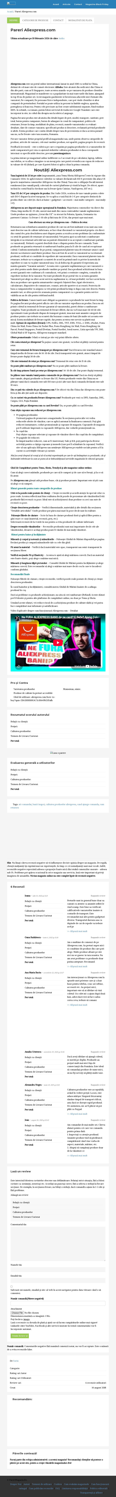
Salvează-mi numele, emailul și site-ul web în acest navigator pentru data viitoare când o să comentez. (56, 1292)
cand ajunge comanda (88, 804)
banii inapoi (39, 804)
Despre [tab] (13, 20)
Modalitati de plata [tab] (80, 20)
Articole (66, 4)
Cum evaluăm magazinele (76, 1484)
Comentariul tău (18, 1224)
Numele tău (16, 1264)
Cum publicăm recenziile (41, 1488)
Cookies (58, 1484)
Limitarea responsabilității (75, 1488)
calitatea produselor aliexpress (61, 804)
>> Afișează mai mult (77, 931)
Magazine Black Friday (97, 4)
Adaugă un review (19, 1195)
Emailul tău (16, 1275)
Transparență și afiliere (91, 1492)
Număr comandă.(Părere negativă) (27, 1298)
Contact (78, 4)
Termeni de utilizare (42, 1484)
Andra (61, 38)
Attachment (16, 1308)
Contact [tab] (58, 20)
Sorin (16, 1360)
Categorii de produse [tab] (35, 20)
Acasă (56, 4)
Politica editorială (98, 1488)
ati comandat (25, 804)
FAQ (57, 1488)
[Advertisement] (58, 61)
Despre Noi (15, 1484)
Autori (26, 1484)
